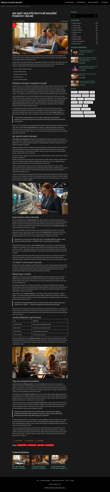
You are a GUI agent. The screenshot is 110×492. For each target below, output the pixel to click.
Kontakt (72, 480)
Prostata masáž (93, 2)
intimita (80, 99)
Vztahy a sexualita (85, 36)
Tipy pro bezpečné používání (20, 79)
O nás (37, 480)
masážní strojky (32, 445)
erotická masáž (76, 95)
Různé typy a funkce (18, 77)
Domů (2, 6)
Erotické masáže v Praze (55, 484)
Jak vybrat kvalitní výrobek (19, 71)
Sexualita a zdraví (85, 32)
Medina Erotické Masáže (11, 2)
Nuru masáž (70, 2)
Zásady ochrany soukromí (58, 480)
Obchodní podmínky (45, 480)
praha (92, 95)
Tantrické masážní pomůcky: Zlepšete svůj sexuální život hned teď (39, 467)
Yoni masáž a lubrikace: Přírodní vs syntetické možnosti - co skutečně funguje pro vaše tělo (87, 59)
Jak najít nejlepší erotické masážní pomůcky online (18, 467)
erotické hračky (49, 445)
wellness (85, 95)
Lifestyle (85, 34)
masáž (73, 99)
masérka (74, 102)
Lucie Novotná (21, 21)
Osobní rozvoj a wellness (85, 41)
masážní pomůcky (20, 86)
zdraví (85, 105)
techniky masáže (89, 112)
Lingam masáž (80, 2)
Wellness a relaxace (85, 30)
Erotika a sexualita (85, 43)
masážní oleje (86, 109)
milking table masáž (77, 116)
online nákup (41, 445)
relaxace (74, 92)
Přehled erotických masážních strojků (22, 69)
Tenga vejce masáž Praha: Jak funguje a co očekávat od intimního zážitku (59, 467)
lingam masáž (75, 109)
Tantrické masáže (85, 27)
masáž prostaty (90, 99)
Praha (92, 92)
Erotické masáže (85, 25)
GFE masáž (104, 2)
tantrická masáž (83, 92)
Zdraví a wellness (85, 23)
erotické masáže (76, 105)
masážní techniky (90, 116)
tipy (81, 102)
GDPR (67, 480)
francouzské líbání (77, 112)
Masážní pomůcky (85, 39)
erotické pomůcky (22, 445)
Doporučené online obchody (20, 74)
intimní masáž (88, 102)
